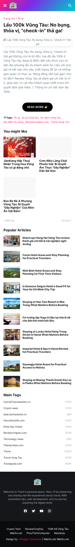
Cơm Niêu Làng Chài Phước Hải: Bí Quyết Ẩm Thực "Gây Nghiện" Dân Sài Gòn (54, 165)
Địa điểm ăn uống (13, 121)
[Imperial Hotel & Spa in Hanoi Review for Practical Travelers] (11, 350)
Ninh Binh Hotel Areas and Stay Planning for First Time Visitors (42, 272)
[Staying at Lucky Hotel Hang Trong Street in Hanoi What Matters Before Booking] (11, 334)
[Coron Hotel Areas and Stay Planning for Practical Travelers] (11, 256)
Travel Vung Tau (60, 121)
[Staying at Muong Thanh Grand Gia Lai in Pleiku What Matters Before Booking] (11, 381)
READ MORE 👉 (37, 107)
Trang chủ (9, 18)
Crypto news (37, 408)
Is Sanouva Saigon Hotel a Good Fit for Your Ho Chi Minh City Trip (46, 288)
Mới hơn (10, 220)
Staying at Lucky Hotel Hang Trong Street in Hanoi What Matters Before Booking (45, 334)
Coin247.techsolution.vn (37, 401)
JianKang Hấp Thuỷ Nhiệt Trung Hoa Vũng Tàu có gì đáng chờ (18, 164)
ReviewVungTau (34, 528)
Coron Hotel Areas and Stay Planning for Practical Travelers (45, 257)
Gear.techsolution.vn (37, 414)
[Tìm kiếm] (70, 6)
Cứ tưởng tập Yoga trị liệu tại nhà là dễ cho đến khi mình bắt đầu (46, 319)
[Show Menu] (5, 6)
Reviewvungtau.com (37, 121)
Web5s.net (63, 539)
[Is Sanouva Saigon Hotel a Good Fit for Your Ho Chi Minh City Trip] (11, 287)
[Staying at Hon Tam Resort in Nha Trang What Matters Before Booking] (11, 303)
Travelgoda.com (37, 463)
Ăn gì (21, 18)
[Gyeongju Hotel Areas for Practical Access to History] (11, 366)
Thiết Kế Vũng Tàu (58, 528)
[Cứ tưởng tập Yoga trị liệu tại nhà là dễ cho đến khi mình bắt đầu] (11, 319)
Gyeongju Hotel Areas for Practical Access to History (44, 366)
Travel (37, 451)
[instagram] (49, 511)
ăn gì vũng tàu (30, 117)
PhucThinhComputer (38, 533)
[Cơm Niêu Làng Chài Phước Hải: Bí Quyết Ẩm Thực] (55, 147)
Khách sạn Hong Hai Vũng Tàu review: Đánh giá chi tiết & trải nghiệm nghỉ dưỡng (46, 241)
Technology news (37, 438)
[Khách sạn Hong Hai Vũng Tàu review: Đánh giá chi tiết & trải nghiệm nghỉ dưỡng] (11, 241)
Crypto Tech (14, 528)
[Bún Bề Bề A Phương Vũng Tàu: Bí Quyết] (19, 187)
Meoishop (59, 533)
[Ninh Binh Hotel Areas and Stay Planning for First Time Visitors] (11, 272)
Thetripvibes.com (37, 445)
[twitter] (33, 511)
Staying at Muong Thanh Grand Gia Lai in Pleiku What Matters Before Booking (46, 381)
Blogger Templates (31, 539)
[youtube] (41, 511)
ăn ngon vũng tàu (50, 117)
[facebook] (25, 511)
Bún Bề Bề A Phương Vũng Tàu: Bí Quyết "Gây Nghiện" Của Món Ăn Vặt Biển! (18, 206)
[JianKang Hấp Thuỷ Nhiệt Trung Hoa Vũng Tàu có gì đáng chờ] (19, 147)
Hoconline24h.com (37, 420)
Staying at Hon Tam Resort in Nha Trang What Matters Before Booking (45, 303)
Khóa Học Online (37, 426)
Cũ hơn (65, 220)
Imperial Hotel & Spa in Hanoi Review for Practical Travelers (45, 350)
